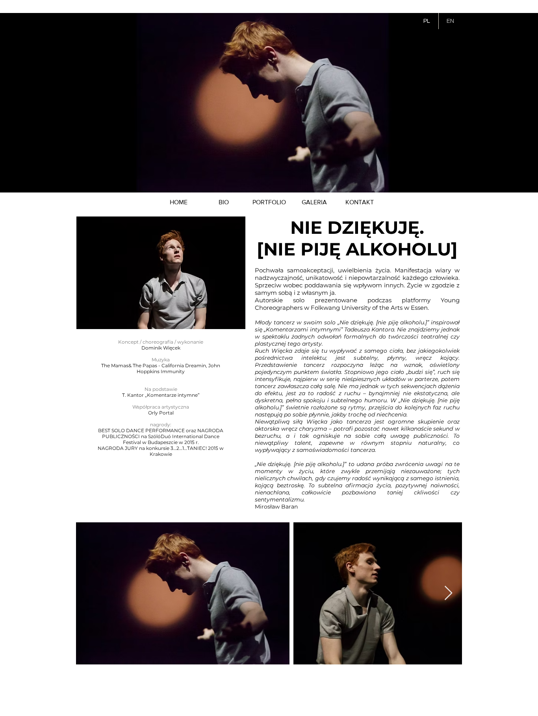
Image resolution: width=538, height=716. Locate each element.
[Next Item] (448, 593)
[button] (269, 202)
